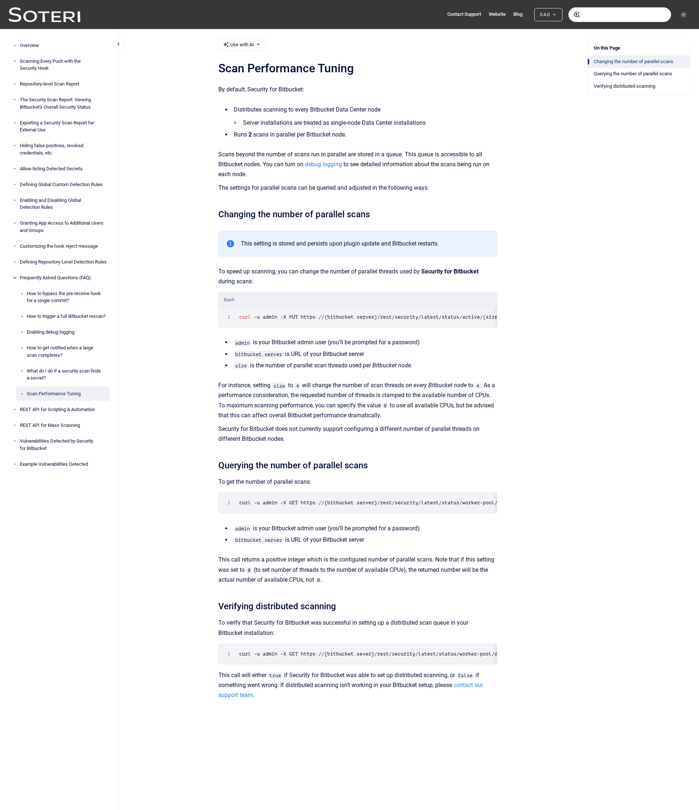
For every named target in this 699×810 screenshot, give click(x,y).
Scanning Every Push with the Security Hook (50, 64)
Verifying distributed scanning (624, 86)
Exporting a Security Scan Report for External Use (57, 126)
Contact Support (464, 14)
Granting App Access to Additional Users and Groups (61, 226)
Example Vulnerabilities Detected (54, 464)
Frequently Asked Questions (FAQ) (55, 277)
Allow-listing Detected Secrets (51, 168)
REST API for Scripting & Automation (57, 409)
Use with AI (242, 44)
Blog (518, 14)
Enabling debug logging (50, 332)
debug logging (323, 164)
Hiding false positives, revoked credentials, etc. (51, 149)
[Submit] (577, 15)
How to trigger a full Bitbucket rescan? (66, 316)
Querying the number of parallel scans (633, 73)
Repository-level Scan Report (49, 84)
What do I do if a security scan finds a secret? (64, 374)
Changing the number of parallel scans (633, 61)
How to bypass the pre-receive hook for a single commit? (64, 297)
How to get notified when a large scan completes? (60, 351)
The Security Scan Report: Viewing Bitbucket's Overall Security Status (55, 103)
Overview (29, 45)
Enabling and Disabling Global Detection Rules (50, 203)
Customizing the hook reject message (59, 246)
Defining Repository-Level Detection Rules (63, 262)
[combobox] (620, 15)
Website (497, 14)
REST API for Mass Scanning (50, 425)
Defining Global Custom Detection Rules (61, 184)
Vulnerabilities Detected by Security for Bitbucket (56, 444)
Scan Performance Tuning (54, 393)
